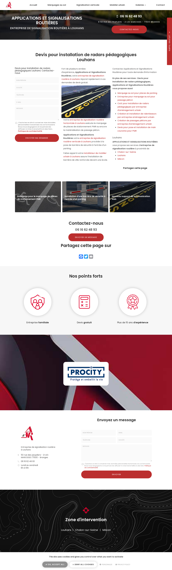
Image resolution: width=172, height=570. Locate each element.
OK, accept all (55, 564)
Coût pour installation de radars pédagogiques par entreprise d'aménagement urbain (133, 107)
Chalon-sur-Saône (126, 152)
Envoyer (116, 474)
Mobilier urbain (117, 5)
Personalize (106, 564)
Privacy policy (123, 564)
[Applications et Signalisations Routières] (7, 5)
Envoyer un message (86, 237)
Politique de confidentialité (30, 131)
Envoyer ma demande (37, 138)
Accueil (33, 5)
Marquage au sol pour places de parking (137, 93)
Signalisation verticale (87, 5)
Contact (160, 5)
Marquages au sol (57, 5)
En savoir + (38, 196)
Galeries (139, 5)
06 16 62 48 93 (131, 16)
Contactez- (129, 29)
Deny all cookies (84, 564)
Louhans (121, 155)
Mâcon (120, 158)
